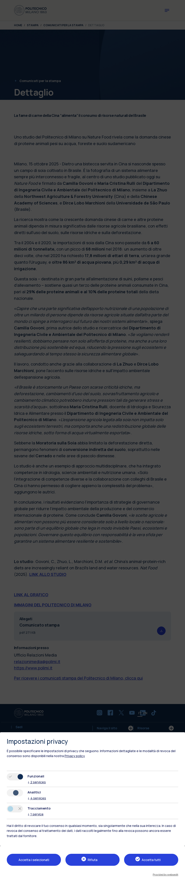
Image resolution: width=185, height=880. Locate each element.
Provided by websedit (165, 874)
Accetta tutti (151, 860)
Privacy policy (75, 756)
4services (37, 798)
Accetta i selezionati (33, 860)
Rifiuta (92, 860)
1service (36, 814)
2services (37, 782)
